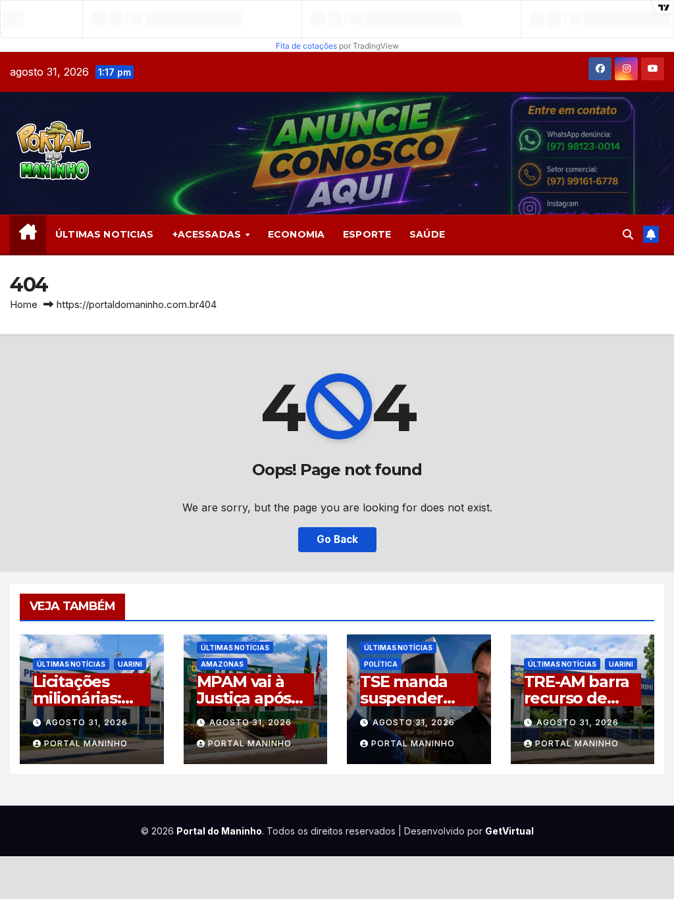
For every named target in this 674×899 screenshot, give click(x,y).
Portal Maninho (86, 743)
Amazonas (222, 664)
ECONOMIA (296, 234)
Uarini (130, 664)
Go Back (337, 539)
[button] (628, 234)
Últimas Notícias (71, 664)
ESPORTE (367, 234)
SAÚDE (427, 234)
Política (381, 664)
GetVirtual (509, 830)
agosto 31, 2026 (86, 722)
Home (24, 304)
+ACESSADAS (208, 234)
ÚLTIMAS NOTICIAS (104, 234)
